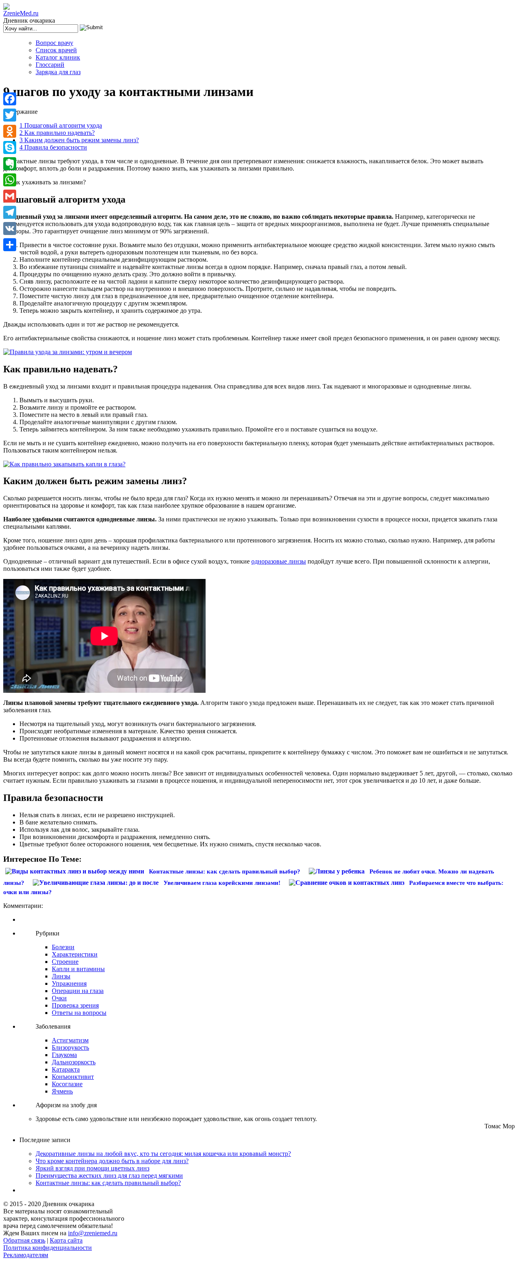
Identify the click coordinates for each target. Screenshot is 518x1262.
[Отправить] (10, 245)
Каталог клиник (58, 57)
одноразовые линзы (278, 561)
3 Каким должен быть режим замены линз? (79, 140)
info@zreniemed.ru (92, 1233)
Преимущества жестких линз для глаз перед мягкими (109, 1175)
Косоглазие (67, 1083)
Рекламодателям (25, 1254)
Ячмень (62, 1091)
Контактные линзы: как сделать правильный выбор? (108, 1182)
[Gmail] (10, 196)
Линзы (61, 976)
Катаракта (66, 1069)
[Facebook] (10, 99)
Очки (59, 998)
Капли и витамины (78, 968)
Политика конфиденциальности (47, 1247)
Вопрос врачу (54, 42)
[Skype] (10, 147)
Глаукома (64, 1054)
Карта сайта (66, 1240)
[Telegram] (10, 212)
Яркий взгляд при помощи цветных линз (92, 1168)
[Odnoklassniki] (10, 131)
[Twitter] (10, 115)
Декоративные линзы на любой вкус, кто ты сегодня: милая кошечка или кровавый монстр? (163, 1153)
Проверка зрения (75, 1005)
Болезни (63, 947)
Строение (65, 961)
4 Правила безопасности (53, 147)
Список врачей (56, 50)
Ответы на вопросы (79, 1012)
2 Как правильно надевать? (57, 132)
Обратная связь (24, 1240)
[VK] (10, 228)
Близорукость (70, 1047)
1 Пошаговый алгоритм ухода (60, 125)
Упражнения (69, 983)
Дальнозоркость (74, 1062)
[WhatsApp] (10, 180)
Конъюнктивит (73, 1076)
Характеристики (75, 954)
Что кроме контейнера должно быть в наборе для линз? (112, 1160)
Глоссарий (50, 64)
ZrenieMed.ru (20, 13)
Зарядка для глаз (58, 71)
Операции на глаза (78, 990)
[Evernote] (10, 164)
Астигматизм (70, 1040)
